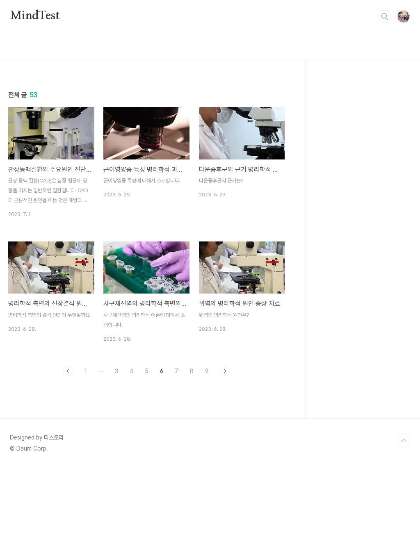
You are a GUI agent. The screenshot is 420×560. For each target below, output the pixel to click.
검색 (385, 16)
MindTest (34, 16)
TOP (403, 440)
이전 (68, 371)
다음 (225, 371)
